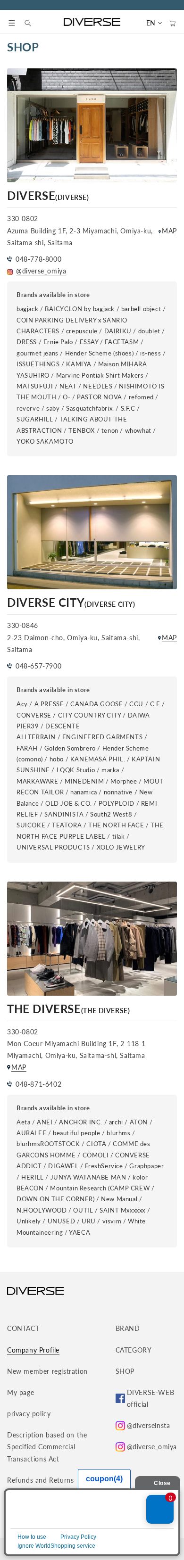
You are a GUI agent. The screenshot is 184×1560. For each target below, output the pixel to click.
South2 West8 (111, 814)
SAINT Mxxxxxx (122, 1210)
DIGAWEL (63, 1166)
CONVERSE (34, 715)
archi (116, 1122)
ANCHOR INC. (80, 1122)
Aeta (23, 1122)
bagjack (27, 309)
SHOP (125, 1371)
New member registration (47, 1371)
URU (89, 1221)
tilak (118, 836)
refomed (142, 397)
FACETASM (122, 342)
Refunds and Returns (40, 1480)
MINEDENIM (84, 781)
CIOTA (96, 1143)
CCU (136, 704)
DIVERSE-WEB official (151, 1398)
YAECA (79, 1232)
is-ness (150, 353)
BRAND (128, 1328)
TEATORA (67, 825)
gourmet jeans (38, 353)
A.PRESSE (49, 704)
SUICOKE (31, 825)
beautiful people (76, 1133)
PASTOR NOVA (99, 397)
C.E (155, 704)
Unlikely (29, 1221)
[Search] (32, 23)
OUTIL (83, 1210)
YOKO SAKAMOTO (45, 441)
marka (110, 770)
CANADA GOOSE (96, 704)
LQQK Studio (76, 770)
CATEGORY (134, 1350)
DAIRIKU (118, 331)
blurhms (118, 1133)
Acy (22, 704)
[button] (11, 23)
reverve (29, 408)
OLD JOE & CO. (68, 803)
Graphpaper (146, 1166)
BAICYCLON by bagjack (80, 309)
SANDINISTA (64, 814)
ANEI (44, 1122)
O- (66, 397)
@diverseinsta (148, 1425)
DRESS (27, 342)
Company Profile (33, 1350)
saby (52, 408)
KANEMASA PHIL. (97, 759)
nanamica (83, 792)
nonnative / (121, 792)
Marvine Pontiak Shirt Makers (100, 375)
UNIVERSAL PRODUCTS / (57, 847)
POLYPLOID (117, 803)
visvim (112, 1221)
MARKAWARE (37, 781)
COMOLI (96, 1155)
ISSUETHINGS (38, 364)
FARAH (27, 748)
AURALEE (31, 1133)
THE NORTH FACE (116, 825)
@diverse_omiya (41, 271)
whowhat (138, 430)
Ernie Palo (58, 342)
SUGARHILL (35, 419)
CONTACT (23, 1328)
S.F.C (128, 408)
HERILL (32, 1177)
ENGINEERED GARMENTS (102, 737)
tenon (109, 430)
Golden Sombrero (70, 748)
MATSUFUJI (35, 386)
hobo (57, 759)
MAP (169, 231)
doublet (149, 331)
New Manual (119, 1199)
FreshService (104, 1166)
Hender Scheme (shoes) (99, 353)
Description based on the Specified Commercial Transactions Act (47, 1446)
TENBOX (81, 430)
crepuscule (82, 331)
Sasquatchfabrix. (90, 408)
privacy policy (28, 1414)
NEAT (67, 386)
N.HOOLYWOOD (42, 1210)
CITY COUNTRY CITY (89, 715)
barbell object (141, 309)
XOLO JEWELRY (121, 847)
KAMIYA (79, 364)
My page (20, 1392)
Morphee (123, 781)
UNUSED (61, 1221)
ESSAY (89, 342)
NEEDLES (97, 386)
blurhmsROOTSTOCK (48, 1143)
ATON (139, 1122)
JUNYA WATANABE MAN (88, 1177)
